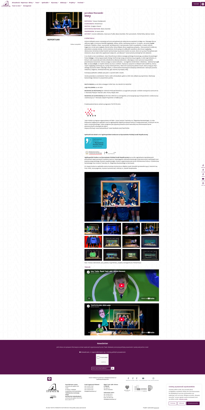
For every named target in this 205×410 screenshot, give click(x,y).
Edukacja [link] (63, 3)
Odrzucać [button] (181, 403)
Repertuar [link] (24, 3)
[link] (203, 4)
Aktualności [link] (16, 3)
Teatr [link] (37, 3)
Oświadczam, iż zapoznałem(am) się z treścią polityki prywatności (103, 352)
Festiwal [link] (80, 3)
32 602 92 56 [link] (89, 388)
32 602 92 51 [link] (109, 394)
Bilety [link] (31, 3)
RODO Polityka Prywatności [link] (96, 378)
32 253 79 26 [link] (89, 386)
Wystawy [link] (54, 3)
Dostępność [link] (27, 6)
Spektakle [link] (45, 3)
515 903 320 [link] (110, 398)
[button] (112, 368)
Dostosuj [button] (172, 403)
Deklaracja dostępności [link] (102, 379)
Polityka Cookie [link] (183, 399)
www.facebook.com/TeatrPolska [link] (119, 128)
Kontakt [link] (196, 4)
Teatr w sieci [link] (16, 6)
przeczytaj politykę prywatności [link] (123, 347)
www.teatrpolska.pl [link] (102, 128)
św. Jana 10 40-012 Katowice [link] (108, 389)
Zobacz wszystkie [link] (75, 44)
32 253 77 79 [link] (70, 400)
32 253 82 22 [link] (109, 396)
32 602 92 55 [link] (89, 390)
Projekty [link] (72, 3)
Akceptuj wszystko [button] (193, 403)
